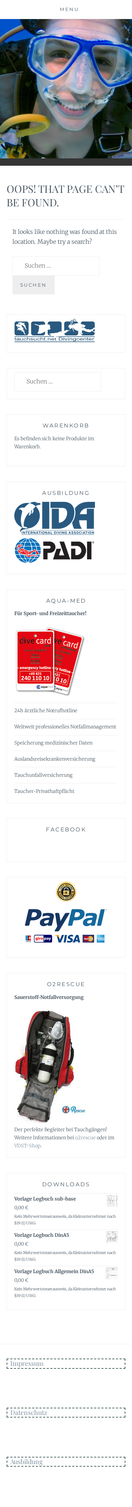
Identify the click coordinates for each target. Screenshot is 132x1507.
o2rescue (85, 1138)
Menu (69, 9)
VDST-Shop (27, 1146)
